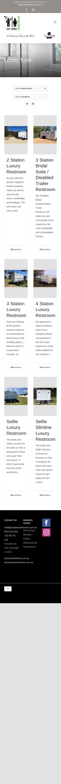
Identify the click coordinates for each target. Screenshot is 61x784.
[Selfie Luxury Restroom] (16, 396)
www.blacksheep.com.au (16, 558)
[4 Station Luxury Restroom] (45, 278)
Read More (17, 249)
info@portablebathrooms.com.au (30, 5)
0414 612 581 (11, 531)
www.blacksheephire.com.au (18, 562)
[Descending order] (45, 88)
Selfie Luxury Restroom (16, 427)
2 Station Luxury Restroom (16, 165)
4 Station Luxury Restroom (45, 309)
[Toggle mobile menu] (55, 21)
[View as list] (33, 104)
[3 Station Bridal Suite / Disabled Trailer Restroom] (45, 134)
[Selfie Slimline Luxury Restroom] (45, 396)
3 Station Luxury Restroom (16, 309)
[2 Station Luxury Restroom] (16, 134)
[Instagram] (46, 532)
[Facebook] (46, 523)
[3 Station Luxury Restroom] (16, 278)
